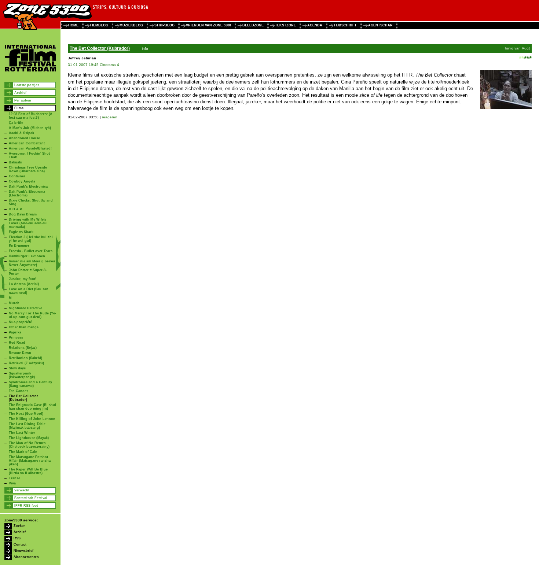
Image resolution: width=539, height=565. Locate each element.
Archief (20, 93)
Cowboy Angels (22, 181)
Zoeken (20, 526)
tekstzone (285, 25)
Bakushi (15, 162)
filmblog (99, 25)
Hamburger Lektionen (27, 256)
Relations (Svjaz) (23, 348)
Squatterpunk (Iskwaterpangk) (22, 375)
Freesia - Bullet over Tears (30, 251)
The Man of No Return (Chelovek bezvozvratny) (29, 444)
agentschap (380, 25)
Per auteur (23, 100)
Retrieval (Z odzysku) (26, 363)
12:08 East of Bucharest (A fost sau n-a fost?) (30, 115)
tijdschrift (345, 25)
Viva (12, 483)
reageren (109, 117)
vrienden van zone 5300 (208, 25)
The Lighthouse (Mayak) (29, 438)
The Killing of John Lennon (32, 419)
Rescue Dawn (20, 353)
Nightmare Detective (25, 308)
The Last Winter (22, 433)
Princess (16, 337)
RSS (17, 538)
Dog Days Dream (23, 214)
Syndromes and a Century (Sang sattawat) (30, 384)
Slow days (17, 368)
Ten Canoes (18, 391)
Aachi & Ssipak (21, 133)
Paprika (15, 332)
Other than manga (23, 327)
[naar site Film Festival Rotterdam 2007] (30, 71)
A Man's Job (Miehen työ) (30, 128)
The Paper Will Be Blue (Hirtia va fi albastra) (28, 471)
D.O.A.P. (16, 209)
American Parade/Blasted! (30, 148)
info (145, 49)
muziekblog (131, 25)
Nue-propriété (20, 322)
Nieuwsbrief (23, 551)
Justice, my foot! (22, 279)
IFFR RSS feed (26, 505)
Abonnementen (26, 557)
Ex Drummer (19, 246)
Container (17, 176)
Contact (20, 544)
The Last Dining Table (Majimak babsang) (27, 425)
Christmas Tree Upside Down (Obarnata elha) (28, 169)
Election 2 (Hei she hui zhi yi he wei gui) (31, 239)
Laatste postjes (26, 85)
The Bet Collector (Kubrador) (23, 398)
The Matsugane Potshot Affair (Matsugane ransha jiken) (30, 460)
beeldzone (253, 25)
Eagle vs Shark (21, 232)
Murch (14, 303)
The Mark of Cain (23, 452)
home (73, 25)
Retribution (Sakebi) (25, 358)
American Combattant (27, 143)
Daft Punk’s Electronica (28, 186)
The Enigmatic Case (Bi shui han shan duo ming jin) (32, 406)
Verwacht (21, 490)
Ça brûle (16, 123)
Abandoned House (24, 138)
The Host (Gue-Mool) (26, 414)
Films (18, 108)
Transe (14, 478)
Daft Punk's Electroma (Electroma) (27, 193)
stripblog (164, 25)
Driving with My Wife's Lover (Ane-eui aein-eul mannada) (28, 223)
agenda (314, 25)
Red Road (17, 342)
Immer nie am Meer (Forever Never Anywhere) (32, 263)
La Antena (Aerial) (24, 284)
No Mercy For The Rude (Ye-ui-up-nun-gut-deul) (32, 315)
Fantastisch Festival (30, 498)
